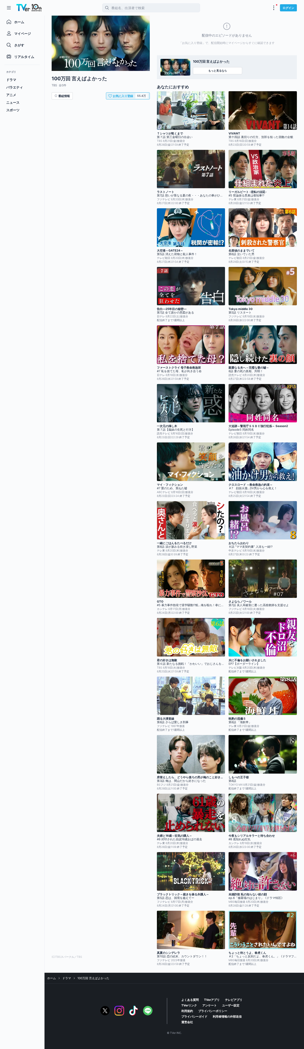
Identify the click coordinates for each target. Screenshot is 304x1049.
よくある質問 (190, 1000)
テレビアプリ (233, 1000)
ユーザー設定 (230, 1005)
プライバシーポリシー (212, 1011)
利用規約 (187, 1011)
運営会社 (187, 1022)
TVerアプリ (212, 1000)
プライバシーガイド (194, 1016)
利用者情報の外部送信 (227, 1016)
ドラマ (66, 978)
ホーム (51, 978)
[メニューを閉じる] (8, 7)
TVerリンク (189, 1005)
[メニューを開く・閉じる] (273, 7)
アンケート (209, 1005)
